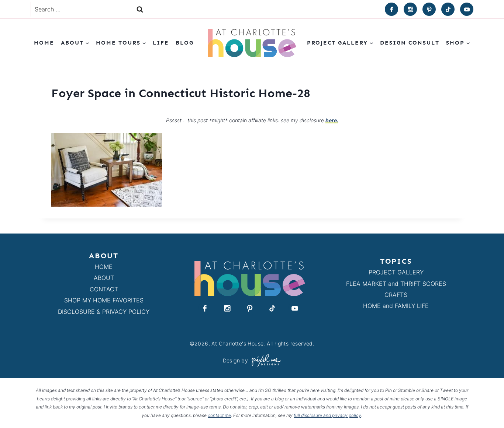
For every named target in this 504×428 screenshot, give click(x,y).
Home (44, 42)
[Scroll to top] (485, 405)
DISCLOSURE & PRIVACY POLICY (103, 311)
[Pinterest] (429, 9)
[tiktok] (448, 9)
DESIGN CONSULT (409, 42)
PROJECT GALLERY (396, 272)
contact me (219, 415)
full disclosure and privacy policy (327, 415)
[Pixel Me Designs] (264, 360)
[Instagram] (410, 9)
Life (161, 42)
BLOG (185, 42)
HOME (104, 266)
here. (331, 120)
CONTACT (104, 289)
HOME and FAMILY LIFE (396, 305)
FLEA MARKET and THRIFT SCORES (396, 283)
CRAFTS (395, 294)
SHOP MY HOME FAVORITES (104, 300)
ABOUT (104, 277)
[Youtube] (466, 9)
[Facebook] (391, 9)
